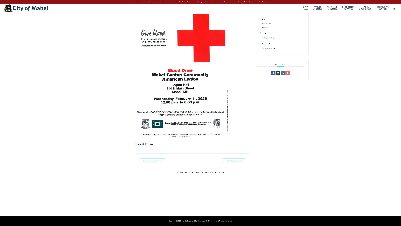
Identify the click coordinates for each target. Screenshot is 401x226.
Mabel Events (269, 48)
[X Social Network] (278, 73)
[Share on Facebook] (273, 73)
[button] (394, 9)
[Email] (287, 73)
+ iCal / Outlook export (234, 161)
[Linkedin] (283, 73)
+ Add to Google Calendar (152, 161)
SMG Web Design (211, 221)
